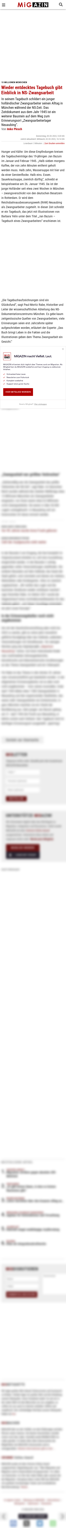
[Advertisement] (33, 44)
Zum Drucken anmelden (54, 143)
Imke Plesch (14, 129)
